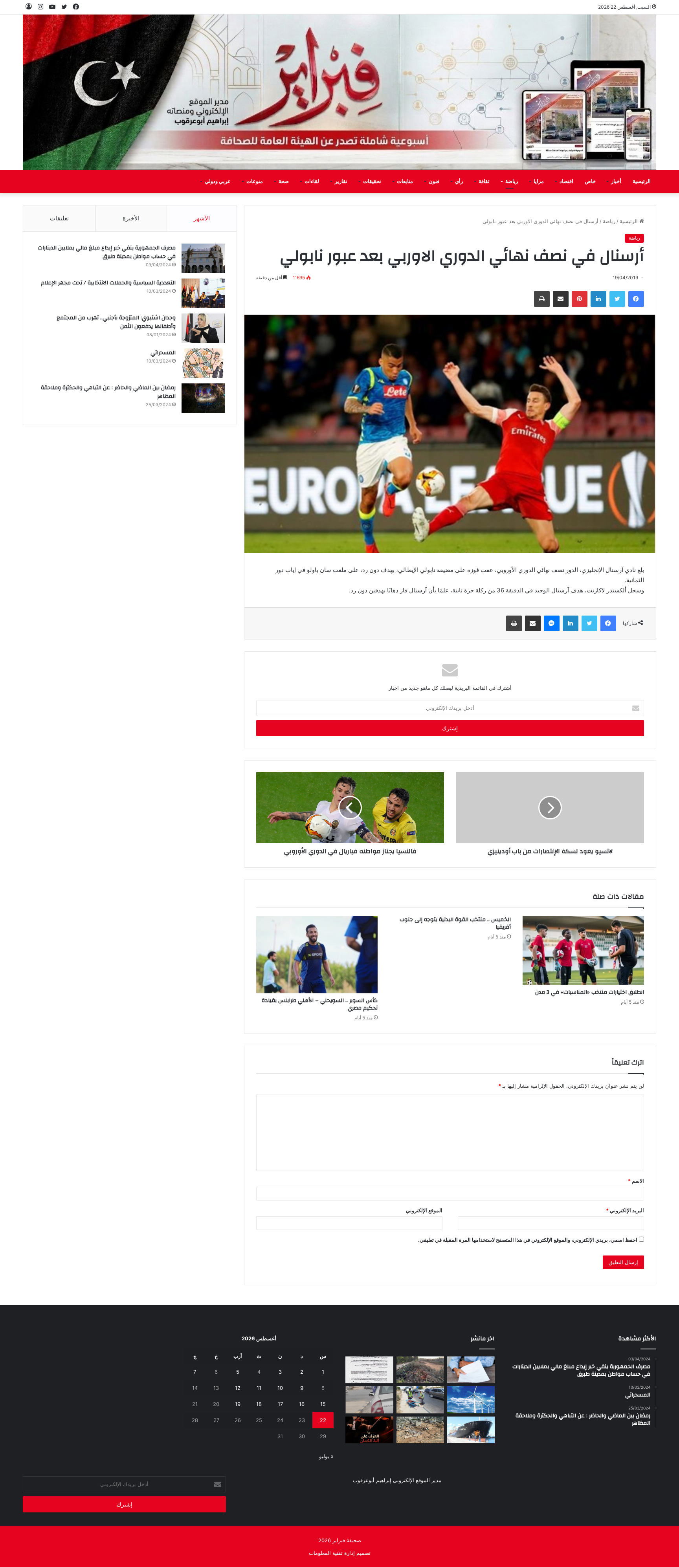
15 (323, 1404)
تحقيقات (372, 181)
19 (237, 1404)
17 (280, 1404)
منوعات (254, 181)
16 (302, 1404)
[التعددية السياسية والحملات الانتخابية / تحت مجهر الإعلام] (203, 293)
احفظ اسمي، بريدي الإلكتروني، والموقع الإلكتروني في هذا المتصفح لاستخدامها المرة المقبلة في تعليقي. (527, 1240)
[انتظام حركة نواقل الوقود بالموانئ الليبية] (471, 1430)
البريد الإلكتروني (625, 1210)
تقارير (341, 181)
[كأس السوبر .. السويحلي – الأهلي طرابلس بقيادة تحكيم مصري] (317, 954)
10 (280, 1388)
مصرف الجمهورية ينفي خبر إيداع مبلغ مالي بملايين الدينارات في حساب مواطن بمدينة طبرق (107, 252)
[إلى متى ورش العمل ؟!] (471, 1399)
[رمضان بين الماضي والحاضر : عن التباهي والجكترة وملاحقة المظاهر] (203, 398)
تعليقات (59, 218)
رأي (459, 181)
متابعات (405, 181)
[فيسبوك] (636, 299)
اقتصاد (566, 181)
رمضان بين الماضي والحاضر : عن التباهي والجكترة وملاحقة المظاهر (108, 392)
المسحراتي (163, 353)
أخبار (616, 181)
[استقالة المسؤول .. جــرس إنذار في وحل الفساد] (471, 1370)
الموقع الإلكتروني (424, 1210)
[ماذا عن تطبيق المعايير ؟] (369, 1370)
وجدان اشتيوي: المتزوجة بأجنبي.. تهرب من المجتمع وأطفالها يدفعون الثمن (116, 322)
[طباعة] (542, 299)
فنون (434, 181)
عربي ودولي (218, 181)
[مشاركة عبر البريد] (561, 299)
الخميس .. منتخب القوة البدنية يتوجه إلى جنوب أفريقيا (455, 923)
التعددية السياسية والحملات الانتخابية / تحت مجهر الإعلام (108, 283)
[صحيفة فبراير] (339, 92)
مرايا (539, 181)
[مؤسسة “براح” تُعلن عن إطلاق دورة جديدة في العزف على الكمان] (369, 1430)
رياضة (511, 181)
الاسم (636, 1181)
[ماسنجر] (552, 623)
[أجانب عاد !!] (420, 1370)
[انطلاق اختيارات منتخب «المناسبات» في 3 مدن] (583, 950)
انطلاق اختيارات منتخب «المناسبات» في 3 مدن (589, 992)
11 (259, 1388)
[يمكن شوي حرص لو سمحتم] (369, 1399)
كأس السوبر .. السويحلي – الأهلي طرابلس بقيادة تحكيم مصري (320, 1004)
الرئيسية (642, 181)
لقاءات (312, 181)
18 (259, 1404)
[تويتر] (617, 299)
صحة (284, 181)
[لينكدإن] (598, 299)
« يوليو (326, 1456)
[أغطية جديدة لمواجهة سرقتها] (420, 1399)
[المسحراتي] (203, 363)
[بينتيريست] (579, 299)
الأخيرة (131, 218)
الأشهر (202, 218)
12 (237, 1388)
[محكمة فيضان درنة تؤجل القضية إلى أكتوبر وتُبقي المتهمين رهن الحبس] (420, 1430)
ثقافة (484, 181)
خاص (590, 181)
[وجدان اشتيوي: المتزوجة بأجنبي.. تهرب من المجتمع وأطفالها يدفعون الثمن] (203, 328)
